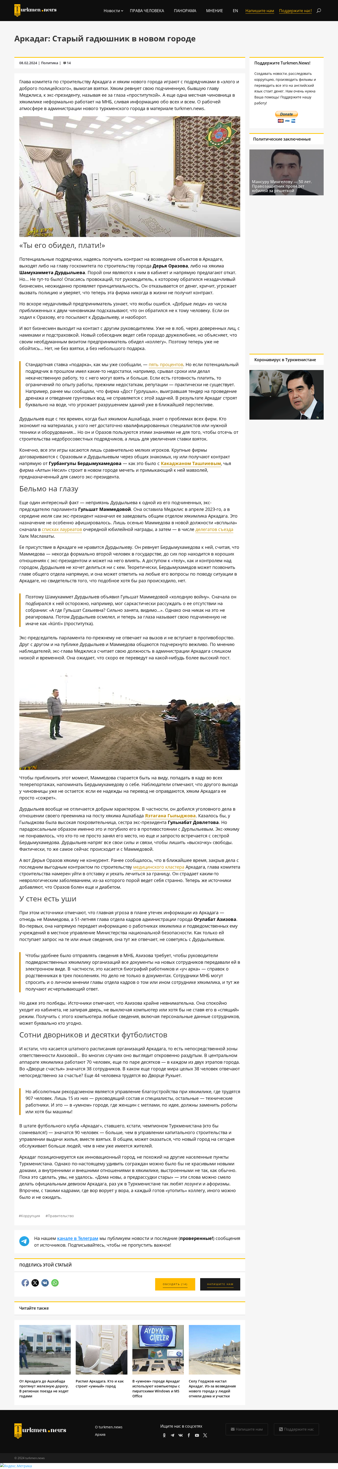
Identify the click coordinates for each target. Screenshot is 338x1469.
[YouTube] (196, 1434)
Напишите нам (249, 1429)
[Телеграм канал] (172, 1434)
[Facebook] (188, 1434)
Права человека (147, 10)
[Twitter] (204, 1434)
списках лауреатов (62, 529)
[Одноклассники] (163, 1434)
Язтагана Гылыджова (170, 816)
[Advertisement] (281, 274)
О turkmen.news (108, 1427)
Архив (100, 1434)
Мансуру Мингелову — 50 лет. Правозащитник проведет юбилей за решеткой (282, 186)
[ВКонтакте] (180, 1434)
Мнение (214, 10)
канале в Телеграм (77, 1238)
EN (235, 10)
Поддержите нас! (295, 10)
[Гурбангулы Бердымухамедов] (129, 768)
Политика (49, 62)
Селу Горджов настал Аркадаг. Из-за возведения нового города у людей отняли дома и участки (212, 1388)
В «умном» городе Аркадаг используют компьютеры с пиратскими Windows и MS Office (156, 1388)
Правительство (61, 1215)
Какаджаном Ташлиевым (191, 463)
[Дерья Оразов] (129, 235)
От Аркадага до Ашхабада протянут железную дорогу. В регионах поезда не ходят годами (44, 1388)
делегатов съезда (214, 529)
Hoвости (112, 10)
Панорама (185, 10)
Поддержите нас (299, 1429)
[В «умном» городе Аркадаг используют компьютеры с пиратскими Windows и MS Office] (158, 1373)
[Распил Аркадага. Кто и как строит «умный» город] (101, 1373)
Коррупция (30, 1215)
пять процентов (166, 364)
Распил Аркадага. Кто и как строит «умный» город (100, 1383)
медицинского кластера (158, 867)
